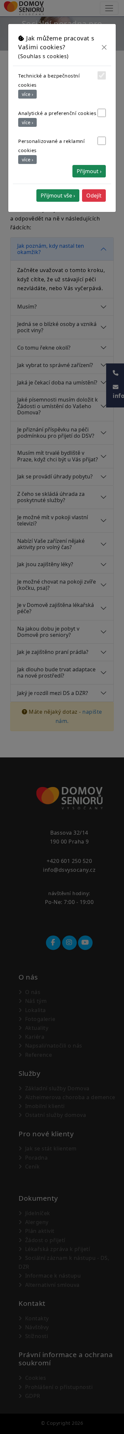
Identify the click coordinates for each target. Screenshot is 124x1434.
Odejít (94, 195)
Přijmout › (89, 171)
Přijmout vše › (58, 195)
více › (27, 94)
